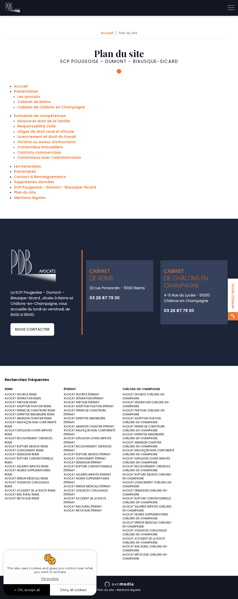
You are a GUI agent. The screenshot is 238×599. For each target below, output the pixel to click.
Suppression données (34, 181)
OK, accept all (28, 590)
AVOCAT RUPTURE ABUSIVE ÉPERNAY (87, 454)
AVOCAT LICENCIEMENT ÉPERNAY (85, 458)
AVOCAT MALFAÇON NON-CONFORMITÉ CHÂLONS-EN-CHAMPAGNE (148, 452)
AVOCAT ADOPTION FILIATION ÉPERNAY (89, 406)
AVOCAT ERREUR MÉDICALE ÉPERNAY (87, 486)
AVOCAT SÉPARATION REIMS (23, 398)
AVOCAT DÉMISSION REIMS (22, 454)
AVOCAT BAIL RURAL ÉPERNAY (83, 506)
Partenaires (25, 171)
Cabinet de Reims (34, 101)
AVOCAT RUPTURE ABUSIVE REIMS (26, 446)
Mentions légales (30, 197)
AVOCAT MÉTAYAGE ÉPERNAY (83, 510)
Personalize (50, 578)
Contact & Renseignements (40, 176)
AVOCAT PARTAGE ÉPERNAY (81, 402)
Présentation (26, 91)
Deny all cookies (73, 590)
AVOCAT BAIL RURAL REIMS (22, 494)
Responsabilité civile (36, 126)
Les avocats (28, 96)
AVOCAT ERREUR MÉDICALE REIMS (26, 478)
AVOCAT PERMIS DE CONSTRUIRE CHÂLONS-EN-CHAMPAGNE (143, 428)
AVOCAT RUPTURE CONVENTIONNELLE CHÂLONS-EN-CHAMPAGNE (146, 500)
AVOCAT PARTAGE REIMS (21, 402)
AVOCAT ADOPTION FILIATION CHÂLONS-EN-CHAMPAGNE (141, 420)
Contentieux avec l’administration (49, 157)
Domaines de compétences (40, 115)
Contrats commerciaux (39, 152)
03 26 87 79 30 (104, 298)
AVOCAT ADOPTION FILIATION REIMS (28, 406)
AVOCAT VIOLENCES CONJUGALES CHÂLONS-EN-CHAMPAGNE (144, 532)
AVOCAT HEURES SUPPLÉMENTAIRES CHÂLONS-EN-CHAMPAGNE (145, 516)
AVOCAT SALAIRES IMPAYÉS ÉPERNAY (87, 474)
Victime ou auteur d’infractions (46, 142)
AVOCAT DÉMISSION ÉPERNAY (83, 462)
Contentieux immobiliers (40, 147)
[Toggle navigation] (231, 8)
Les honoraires (27, 166)
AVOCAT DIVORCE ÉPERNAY (81, 394)
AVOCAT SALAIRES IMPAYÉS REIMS (27, 466)
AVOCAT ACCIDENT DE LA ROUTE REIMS (30, 490)
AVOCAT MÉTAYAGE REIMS (22, 498)
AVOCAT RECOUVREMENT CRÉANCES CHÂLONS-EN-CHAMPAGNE (146, 468)
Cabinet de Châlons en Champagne (51, 107)
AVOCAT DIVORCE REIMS (21, 394)
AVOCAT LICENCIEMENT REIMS (24, 450)
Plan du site (25, 192)
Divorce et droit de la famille (43, 121)
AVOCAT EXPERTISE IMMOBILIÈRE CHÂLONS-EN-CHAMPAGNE (143, 436)
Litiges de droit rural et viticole (45, 131)
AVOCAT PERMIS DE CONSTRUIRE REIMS (30, 410)
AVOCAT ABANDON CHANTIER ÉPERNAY (89, 426)
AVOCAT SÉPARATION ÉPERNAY (84, 398)
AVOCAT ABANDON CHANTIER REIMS (28, 418)
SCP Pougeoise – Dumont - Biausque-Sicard (55, 187)
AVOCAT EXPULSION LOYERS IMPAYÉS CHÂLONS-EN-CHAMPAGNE (146, 460)
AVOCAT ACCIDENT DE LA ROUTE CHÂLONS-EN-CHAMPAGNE (143, 540)
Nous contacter (32, 329)
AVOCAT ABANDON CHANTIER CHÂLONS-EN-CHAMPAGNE (141, 444)
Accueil (107, 33)
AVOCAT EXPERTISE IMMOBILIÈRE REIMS (30, 414)
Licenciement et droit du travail (46, 136)
